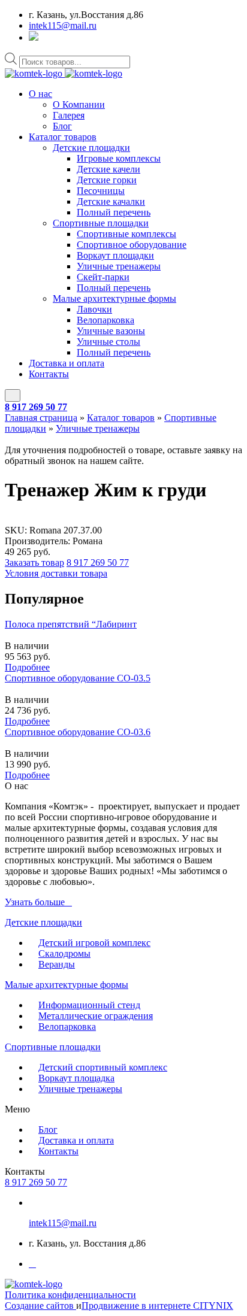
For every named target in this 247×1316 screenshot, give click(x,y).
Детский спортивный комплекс (102, 1067)
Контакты (49, 374)
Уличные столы (108, 341)
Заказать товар (34, 562)
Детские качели (108, 169)
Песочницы (101, 191)
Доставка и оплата (66, 363)
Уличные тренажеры (119, 266)
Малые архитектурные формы (114, 298)
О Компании (79, 104)
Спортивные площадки (101, 223)
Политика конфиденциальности (70, 1295)
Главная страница (41, 418)
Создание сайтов (40, 1305)
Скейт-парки (103, 277)
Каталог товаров (63, 137)
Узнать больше (35, 902)
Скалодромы (64, 953)
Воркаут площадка (76, 1078)
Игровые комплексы (119, 158)
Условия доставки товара (56, 573)
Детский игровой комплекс (94, 943)
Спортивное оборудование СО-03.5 (77, 678)
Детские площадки (91, 147)
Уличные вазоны (111, 331)
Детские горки (107, 180)
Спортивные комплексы (126, 234)
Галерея (69, 115)
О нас (40, 94)
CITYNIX (213, 1305)
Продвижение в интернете (137, 1305)
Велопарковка (105, 320)
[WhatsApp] (33, 37)
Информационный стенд (89, 1005)
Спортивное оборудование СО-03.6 (77, 732)
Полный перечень (113, 212)
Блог (62, 126)
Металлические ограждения (95, 1016)
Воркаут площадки (115, 255)
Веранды (56, 964)
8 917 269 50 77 (36, 407)
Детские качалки (111, 201)
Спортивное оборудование (131, 244)
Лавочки (94, 309)
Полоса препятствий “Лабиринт (71, 624)
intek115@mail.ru (63, 25)
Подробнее (27, 667)
